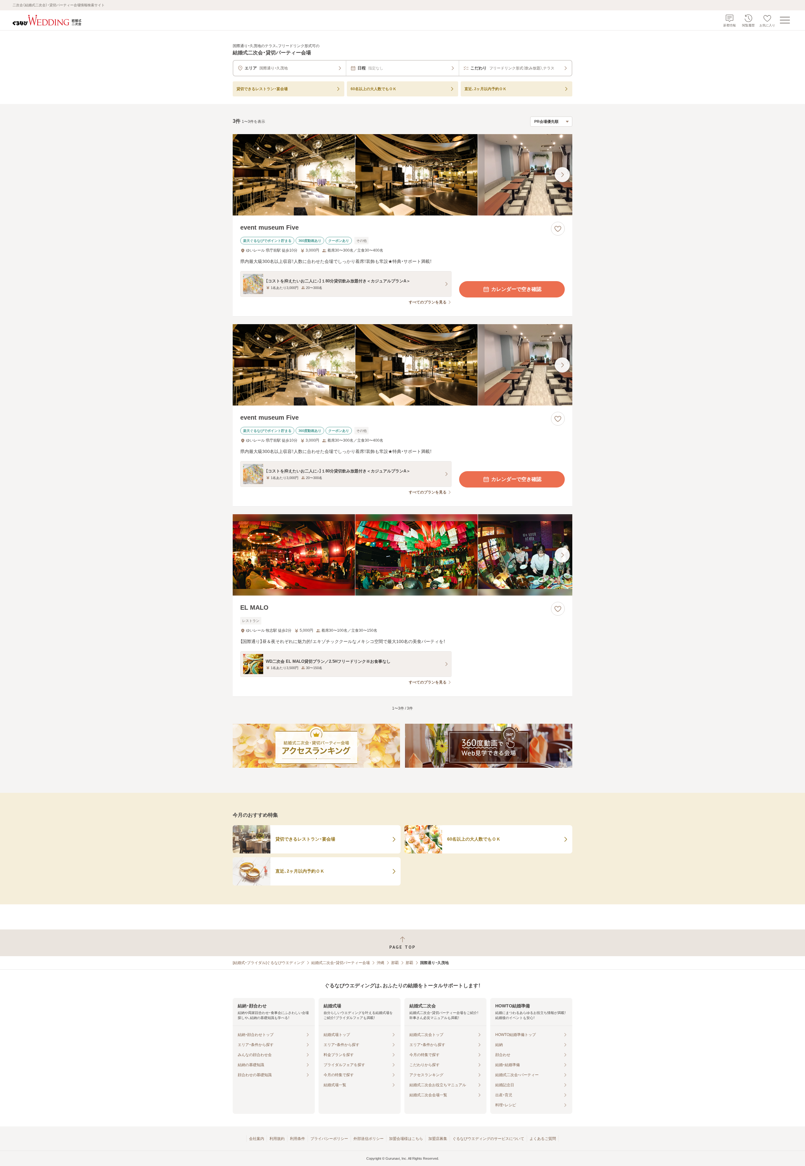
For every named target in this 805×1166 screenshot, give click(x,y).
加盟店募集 (437, 1138)
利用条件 (297, 1138)
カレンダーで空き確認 (516, 289)
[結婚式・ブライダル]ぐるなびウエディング (268, 963)
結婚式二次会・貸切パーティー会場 (340, 963)
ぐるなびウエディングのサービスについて (488, 1138)
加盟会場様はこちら (406, 1138)
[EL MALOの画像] (402, 555)
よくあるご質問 (543, 1138)
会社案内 (256, 1138)
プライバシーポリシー (329, 1138)
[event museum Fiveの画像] (402, 174)
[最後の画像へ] (562, 174)
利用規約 (277, 1138)
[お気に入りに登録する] (558, 229)
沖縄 (380, 963)
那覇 (395, 963)
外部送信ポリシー (368, 1138)
